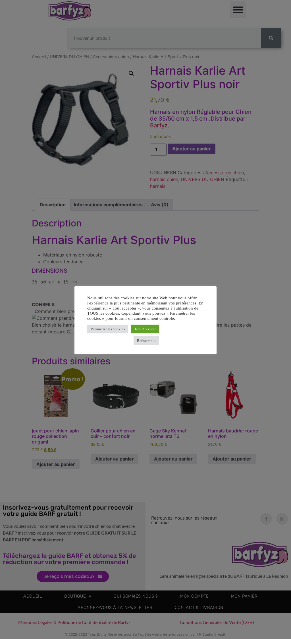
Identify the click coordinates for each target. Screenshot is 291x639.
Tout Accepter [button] (145, 329)
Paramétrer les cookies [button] (108, 329)
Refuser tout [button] (146, 341)
